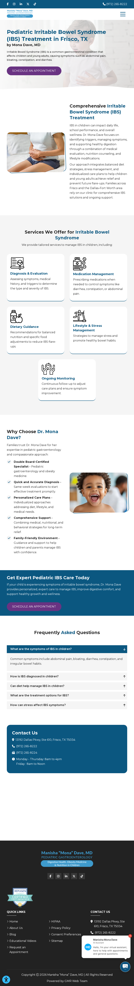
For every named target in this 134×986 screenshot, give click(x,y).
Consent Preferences (66, 934)
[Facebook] (8, 4)
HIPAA (55, 921)
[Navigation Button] (122, 14)
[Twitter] (28, 4)
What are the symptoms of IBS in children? (41, 649)
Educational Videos (22, 941)
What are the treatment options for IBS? (39, 695)
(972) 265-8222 (26, 746)
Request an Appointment (18, 950)
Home (13, 921)
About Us (16, 928)
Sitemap (57, 941)
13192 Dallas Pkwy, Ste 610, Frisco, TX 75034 (45, 739)
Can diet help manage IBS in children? (37, 686)
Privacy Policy (60, 928)
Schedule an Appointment (34, 70)
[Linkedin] (21, 4)
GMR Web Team (76, 981)
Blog (12, 934)
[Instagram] (14, 4)
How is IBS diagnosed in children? (34, 676)
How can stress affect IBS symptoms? (38, 705)
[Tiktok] (35, 4)
